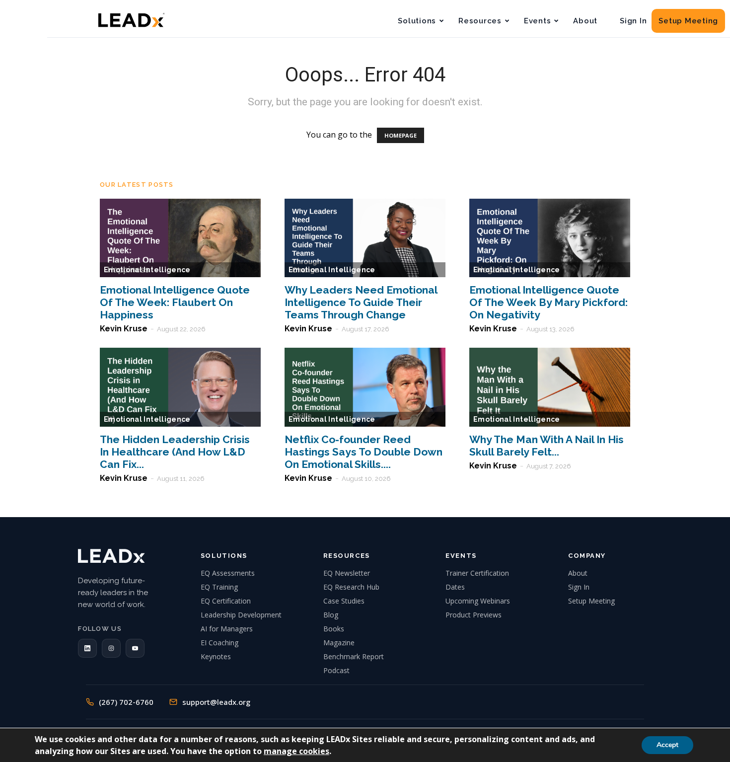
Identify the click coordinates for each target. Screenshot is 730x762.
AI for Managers (227, 628)
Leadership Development (241, 614)
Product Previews (473, 614)
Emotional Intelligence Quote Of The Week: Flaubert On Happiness (175, 302)
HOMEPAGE (400, 135)
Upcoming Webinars (477, 601)
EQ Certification (226, 601)
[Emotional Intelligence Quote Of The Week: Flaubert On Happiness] (180, 238)
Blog (330, 614)
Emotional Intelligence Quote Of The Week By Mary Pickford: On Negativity (548, 302)
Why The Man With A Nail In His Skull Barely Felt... (546, 445)
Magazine (339, 642)
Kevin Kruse (123, 328)
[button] (87, 648)
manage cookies (296, 751)
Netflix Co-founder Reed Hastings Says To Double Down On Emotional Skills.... (363, 451)
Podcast (336, 670)
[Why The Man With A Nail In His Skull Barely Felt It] (549, 387)
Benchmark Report (353, 656)
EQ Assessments (228, 573)
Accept (667, 745)
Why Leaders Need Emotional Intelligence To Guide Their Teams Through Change (361, 302)
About (585, 20)
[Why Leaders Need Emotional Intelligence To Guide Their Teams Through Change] (365, 238)
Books (333, 628)
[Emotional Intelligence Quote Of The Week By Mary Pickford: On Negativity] (549, 238)
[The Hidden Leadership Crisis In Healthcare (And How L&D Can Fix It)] (180, 387)
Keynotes (216, 656)
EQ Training (219, 587)
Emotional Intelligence (147, 270)
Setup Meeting (688, 20)
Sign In (633, 20)
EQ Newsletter (346, 573)
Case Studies (344, 601)
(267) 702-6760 (126, 702)
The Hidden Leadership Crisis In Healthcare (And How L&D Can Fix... (175, 451)
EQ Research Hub (351, 587)
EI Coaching (219, 642)
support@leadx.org (216, 702)
